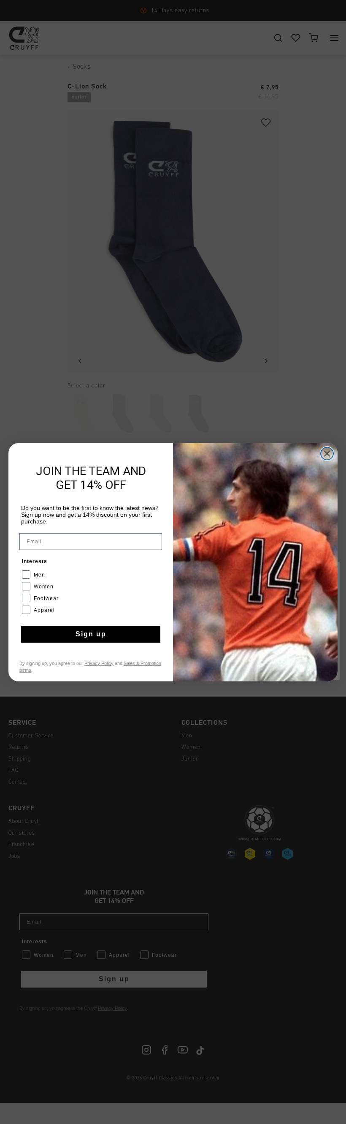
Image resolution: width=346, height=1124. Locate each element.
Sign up (91, 634)
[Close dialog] (327, 453)
